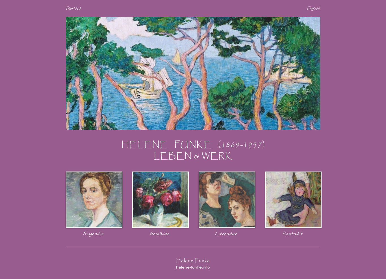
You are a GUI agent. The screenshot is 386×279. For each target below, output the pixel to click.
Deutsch (73, 8)
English (313, 8)
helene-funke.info (193, 267)
